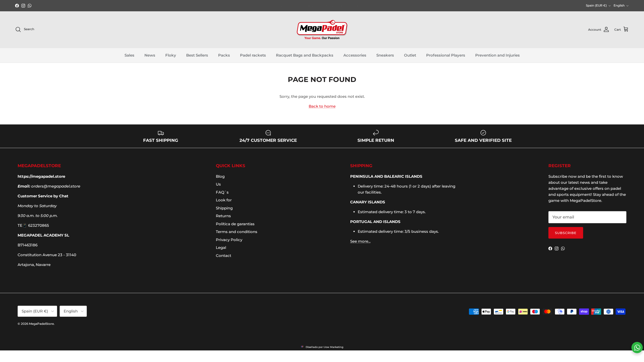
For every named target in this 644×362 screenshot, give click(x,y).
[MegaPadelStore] (322, 29)
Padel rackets (253, 55)
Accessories (354, 55)
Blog (220, 176)
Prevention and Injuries (497, 55)
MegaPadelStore (41, 324)
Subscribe (566, 233)
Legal (221, 247)
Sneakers (385, 55)
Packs (224, 55)
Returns (223, 215)
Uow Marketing (333, 347)
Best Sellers (197, 55)
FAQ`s (222, 192)
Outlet (410, 55)
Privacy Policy (229, 239)
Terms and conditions (236, 231)
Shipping (224, 208)
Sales (129, 55)
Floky (170, 55)
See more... (360, 241)
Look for (224, 200)
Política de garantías (235, 223)
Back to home (322, 106)
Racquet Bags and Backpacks (304, 55)
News (149, 55)
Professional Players (445, 55)
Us (218, 184)
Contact (223, 255)
